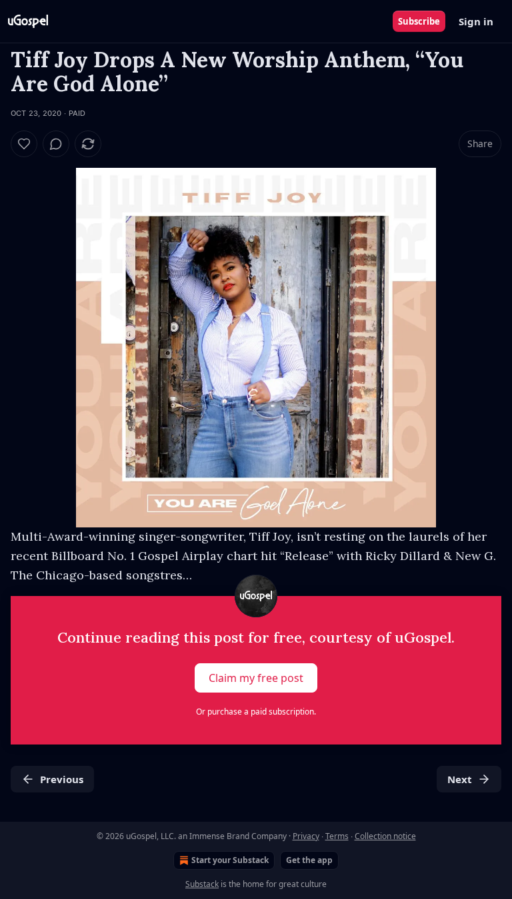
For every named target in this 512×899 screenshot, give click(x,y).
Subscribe (419, 21)
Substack (202, 884)
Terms (337, 836)
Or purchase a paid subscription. (256, 711)
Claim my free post (256, 678)
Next (459, 779)
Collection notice (385, 836)
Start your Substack (230, 860)
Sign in (476, 21)
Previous (61, 779)
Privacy (306, 836)
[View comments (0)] (56, 144)
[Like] (24, 144)
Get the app (309, 860)
